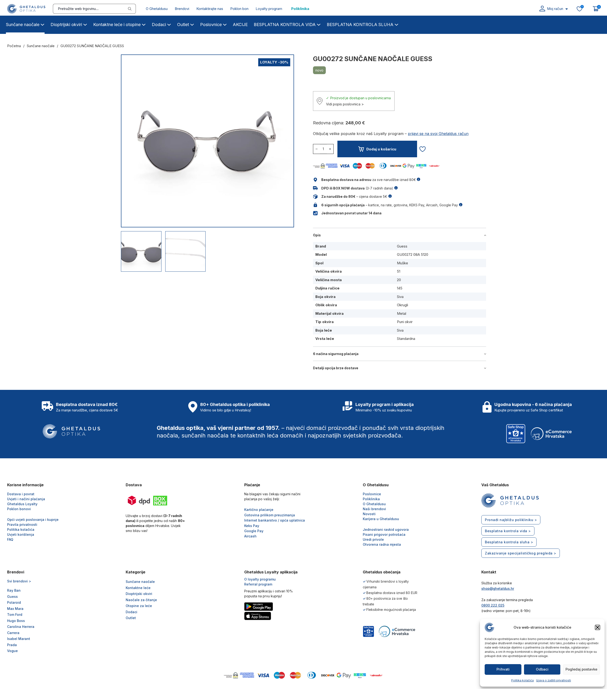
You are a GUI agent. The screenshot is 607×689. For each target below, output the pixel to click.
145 (399, 288)
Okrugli (402, 305)
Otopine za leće (139, 606)
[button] (597, 627)
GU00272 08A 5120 (412, 254)
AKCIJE (240, 24)
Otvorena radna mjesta (382, 544)
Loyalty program (269, 8)
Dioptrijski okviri (66, 24)
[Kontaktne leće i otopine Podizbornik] (144, 24)
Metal (401, 313)
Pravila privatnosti (22, 524)
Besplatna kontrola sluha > (509, 542)
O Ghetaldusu (157, 8)
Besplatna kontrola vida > (508, 531)
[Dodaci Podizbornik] (169, 24)
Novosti (369, 514)
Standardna (406, 338)
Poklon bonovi (19, 509)
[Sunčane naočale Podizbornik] (42, 24)
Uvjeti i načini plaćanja (26, 499)
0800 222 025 (492, 605)
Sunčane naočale (22, 24)
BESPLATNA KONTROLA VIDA (285, 24)
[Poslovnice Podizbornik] (225, 24)
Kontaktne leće (138, 588)
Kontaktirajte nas (209, 8)
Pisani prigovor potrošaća (384, 534)
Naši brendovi (374, 509)
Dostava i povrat (20, 494)
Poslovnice (211, 24)
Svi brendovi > (19, 581)
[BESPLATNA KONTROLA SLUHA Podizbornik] (396, 24)
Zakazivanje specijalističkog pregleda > (520, 553)
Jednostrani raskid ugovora (386, 529)
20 (399, 280)
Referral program (258, 584)
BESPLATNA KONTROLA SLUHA (360, 24)
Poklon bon (239, 8)
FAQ (10, 539)
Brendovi (182, 8)
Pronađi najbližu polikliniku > (511, 520)
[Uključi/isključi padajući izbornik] (567, 9)
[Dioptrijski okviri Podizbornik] (85, 24)
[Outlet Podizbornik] (192, 24)
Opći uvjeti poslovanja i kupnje (33, 520)
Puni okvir (405, 322)
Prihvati (503, 669)
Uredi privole (373, 539)
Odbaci (542, 669)
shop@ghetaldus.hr (497, 588)
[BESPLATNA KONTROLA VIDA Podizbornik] (319, 24)
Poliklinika (300, 8)
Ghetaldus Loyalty (22, 504)
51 (398, 271)
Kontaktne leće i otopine (117, 24)
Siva (400, 296)
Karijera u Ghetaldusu (381, 519)
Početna (14, 46)
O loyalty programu (260, 579)
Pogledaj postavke (581, 669)
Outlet (183, 24)
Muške (402, 263)
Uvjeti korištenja (20, 534)
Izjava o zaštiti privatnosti (553, 680)
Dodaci (159, 24)
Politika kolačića (522, 680)
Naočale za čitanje (141, 600)
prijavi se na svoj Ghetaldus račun (438, 133)
